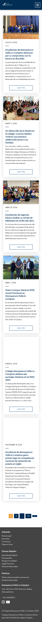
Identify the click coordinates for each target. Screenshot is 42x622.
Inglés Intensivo (8, 564)
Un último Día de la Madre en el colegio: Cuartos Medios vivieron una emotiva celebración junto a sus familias (20, 137)
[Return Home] (8, 4)
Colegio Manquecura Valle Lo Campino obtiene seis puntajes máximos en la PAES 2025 (20, 375)
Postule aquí (6, 536)
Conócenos (6, 542)
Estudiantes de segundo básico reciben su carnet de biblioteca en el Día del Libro (19, 218)
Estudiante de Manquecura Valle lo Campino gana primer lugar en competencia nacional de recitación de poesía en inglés (19, 458)
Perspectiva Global (9, 561)
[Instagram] (3, 602)
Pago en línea (7, 544)
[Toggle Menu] (37, 5)
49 (28, 516)
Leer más (21, 88)
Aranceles (5, 539)
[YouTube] (8, 602)
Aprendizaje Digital (9, 555)
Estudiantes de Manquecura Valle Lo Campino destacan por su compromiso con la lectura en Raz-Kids (19, 54)
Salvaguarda (7, 558)
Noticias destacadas (10, 567)
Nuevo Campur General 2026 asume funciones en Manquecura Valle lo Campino (19, 294)
